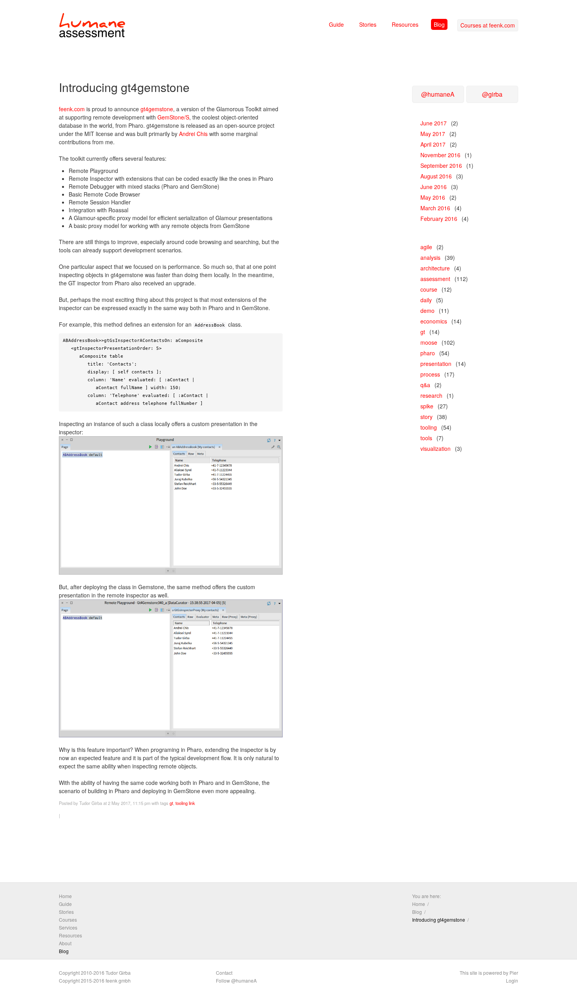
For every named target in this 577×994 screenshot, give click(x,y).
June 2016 (433, 187)
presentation (435, 363)
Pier (513, 972)
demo (427, 310)
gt (171, 803)
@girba (492, 94)
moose (428, 342)
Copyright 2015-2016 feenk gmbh (95, 980)
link (192, 803)
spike (426, 406)
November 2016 (440, 155)
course (428, 289)
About (65, 943)
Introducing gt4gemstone (438, 919)
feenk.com (72, 109)
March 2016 (435, 208)
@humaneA (438, 94)
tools (426, 438)
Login (512, 980)
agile (426, 247)
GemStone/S (173, 117)
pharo (427, 353)
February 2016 (438, 218)
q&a (425, 385)
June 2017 (433, 123)
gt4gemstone (157, 109)
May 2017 (432, 134)
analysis (430, 257)
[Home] (92, 27)
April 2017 (433, 144)
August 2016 (436, 176)
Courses (68, 919)
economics (433, 321)
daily (426, 300)
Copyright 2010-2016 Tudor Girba (95, 972)
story (426, 417)
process (430, 374)
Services (68, 927)
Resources (405, 24)
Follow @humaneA (236, 980)
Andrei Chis (193, 134)
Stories (367, 24)
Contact (224, 972)
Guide (336, 24)
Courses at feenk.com (487, 25)
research (431, 395)
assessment (435, 279)
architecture (435, 268)
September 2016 (441, 165)
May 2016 (432, 197)
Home (65, 896)
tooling (181, 803)
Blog (439, 24)
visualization (435, 448)
